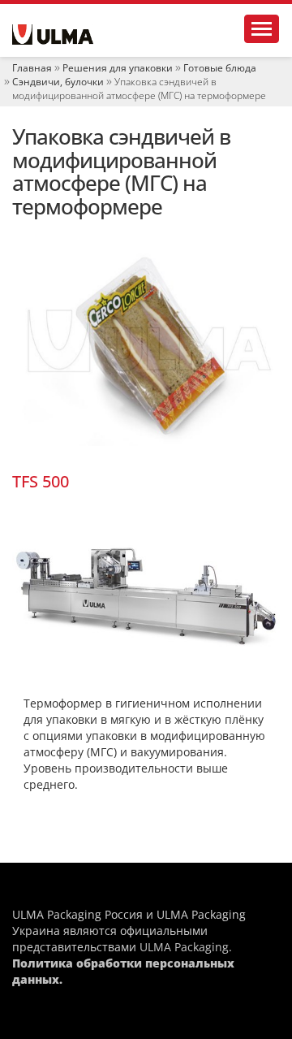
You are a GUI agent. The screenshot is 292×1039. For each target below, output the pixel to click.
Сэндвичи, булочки (58, 82)
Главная (32, 68)
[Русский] (52, 34)
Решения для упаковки (117, 68)
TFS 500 (40, 481)
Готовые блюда (219, 68)
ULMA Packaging (184, 947)
